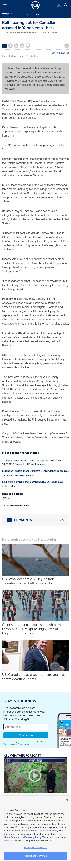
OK (67, 800)
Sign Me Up (26, 735)
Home (36, 14)
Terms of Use (8, 744)
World (6, 498)
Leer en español (60, 53)
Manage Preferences (35, 847)
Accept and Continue (35, 855)
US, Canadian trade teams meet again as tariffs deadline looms (33, 676)
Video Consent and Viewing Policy (22, 837)
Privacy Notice (23, 744)
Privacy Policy (50, 830)
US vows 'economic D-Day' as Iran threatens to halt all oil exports (28, 581)
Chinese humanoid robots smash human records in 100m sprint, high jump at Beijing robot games (33, 629)
